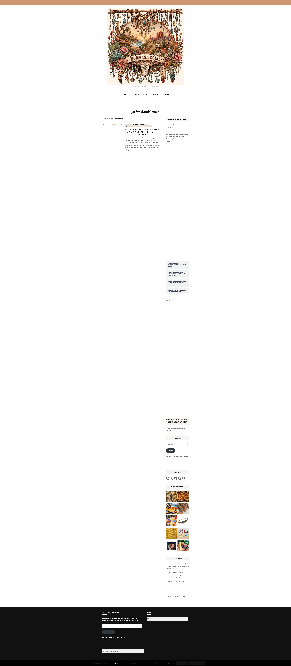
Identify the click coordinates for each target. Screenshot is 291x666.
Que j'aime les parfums (132, 126)
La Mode (135, 94)
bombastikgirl (130, 134)
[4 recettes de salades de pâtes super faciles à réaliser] (171, 533)
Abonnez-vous (108, 632)
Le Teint (135, 124)
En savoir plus (196, 663)
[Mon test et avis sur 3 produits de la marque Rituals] (183, 546)
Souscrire (170, 450)
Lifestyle (166, 94)
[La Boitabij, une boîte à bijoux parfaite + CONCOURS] (183, 521)
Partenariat (155, 94)
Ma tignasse (143, 124)
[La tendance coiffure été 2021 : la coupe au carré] (183, 509)
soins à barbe (175, 124)
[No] (289, 663)
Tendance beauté (146, 126)
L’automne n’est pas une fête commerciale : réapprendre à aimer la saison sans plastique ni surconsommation (178, 566)
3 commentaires (148, 134)
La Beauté (125, 94)
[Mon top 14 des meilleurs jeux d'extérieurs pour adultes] (183, 533)
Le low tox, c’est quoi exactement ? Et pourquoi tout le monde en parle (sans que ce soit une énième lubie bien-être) (177, 575)
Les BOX (145, 94)
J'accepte (182, 663)
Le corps (128, 124)
